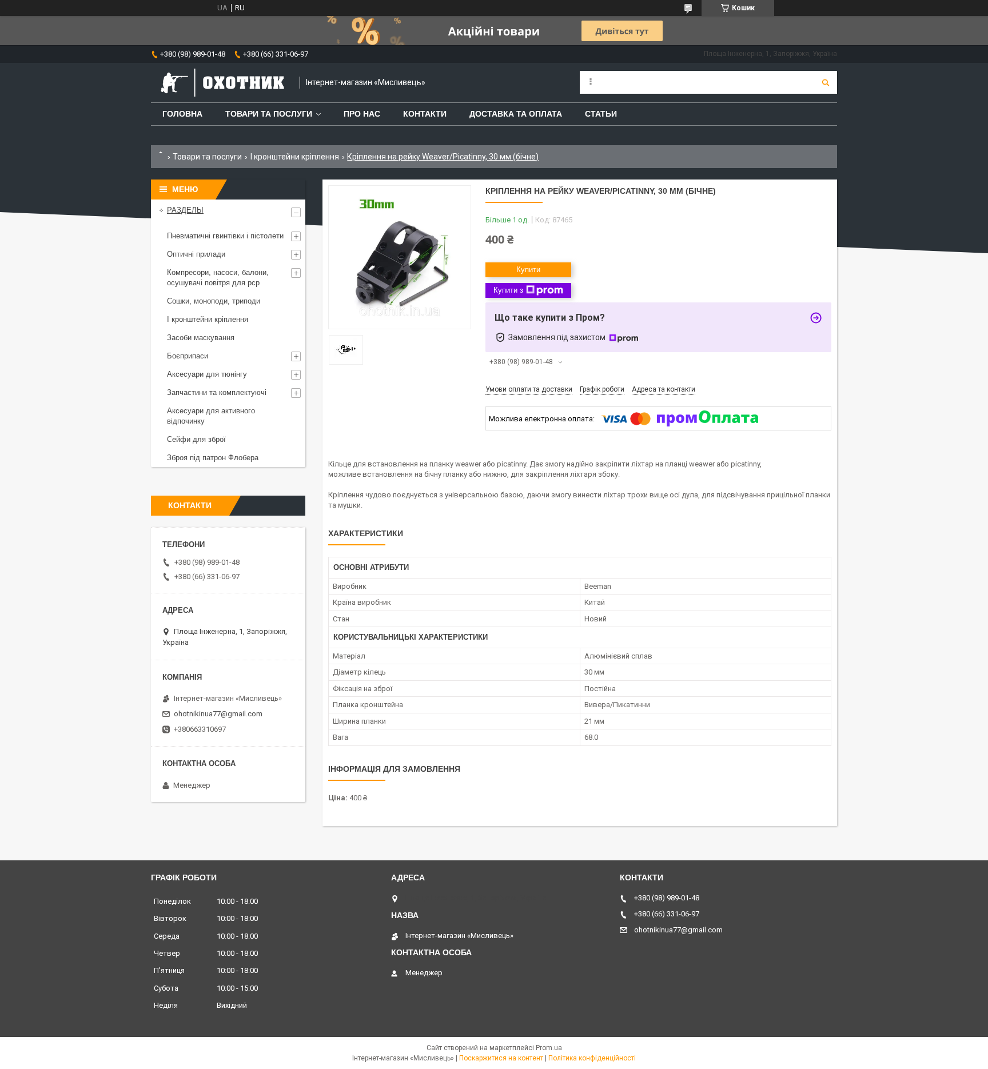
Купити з (508, 290)
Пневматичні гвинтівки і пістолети (225, 236)
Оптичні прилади (196, 254)
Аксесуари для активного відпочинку (211, 415)
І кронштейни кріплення (294, 156)
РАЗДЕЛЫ (185, 210)
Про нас (362, 113)
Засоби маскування (200, 337)
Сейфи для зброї (196, 439)
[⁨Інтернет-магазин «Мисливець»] (219, 83)
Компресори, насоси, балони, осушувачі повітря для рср (218, 277)
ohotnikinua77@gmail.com (218, 713)
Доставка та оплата (515, 113)
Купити (528, 269)
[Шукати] (825, 82)
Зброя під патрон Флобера (212, 457)
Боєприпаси (187, 356)
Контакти (425, 113)
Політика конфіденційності (592, 1058)
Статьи (601, 113)
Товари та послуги (268, 113)
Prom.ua (549, 1048)
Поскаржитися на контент (501, 1058)
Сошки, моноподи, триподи (213, 301)
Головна (182, 113)
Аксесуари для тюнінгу (207, 374)
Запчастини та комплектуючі (216, 392)
